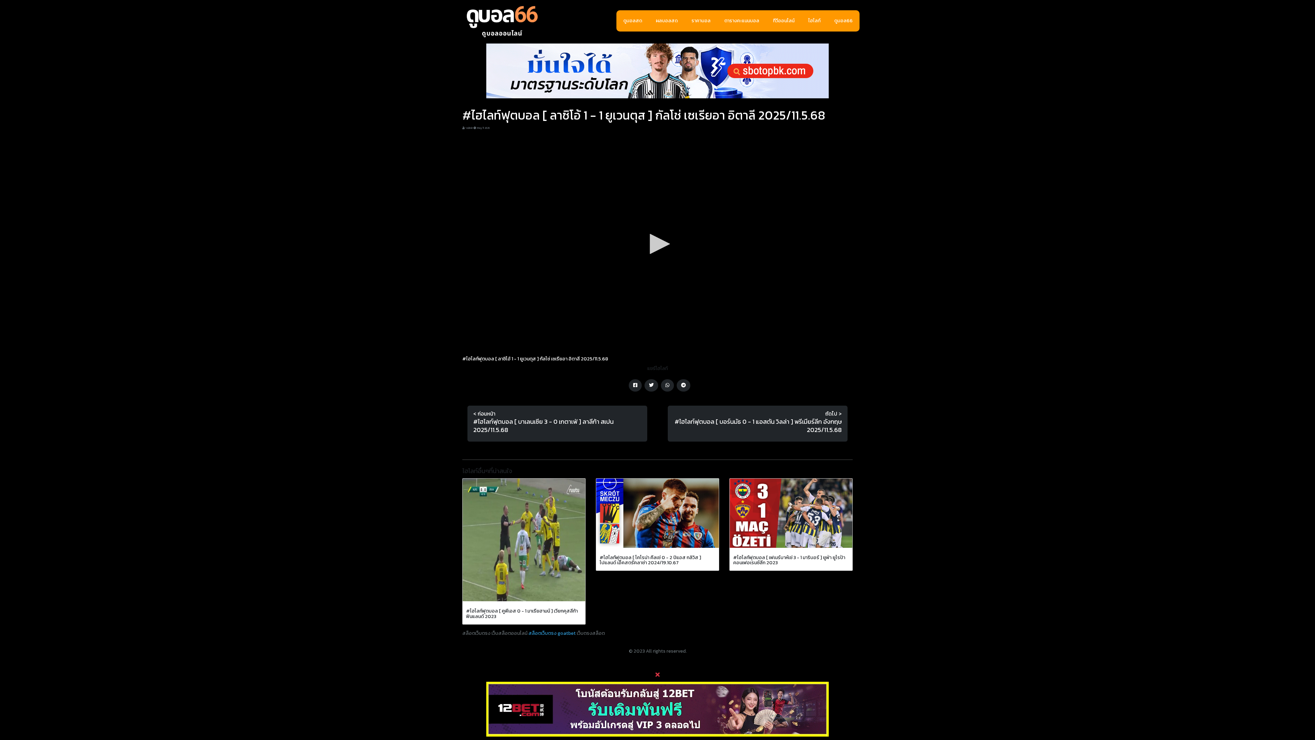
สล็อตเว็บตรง (542, 633)
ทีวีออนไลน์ (783, 20)
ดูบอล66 (843, 20)
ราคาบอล (701, 20)
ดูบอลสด (632, 20)
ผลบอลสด (667, 20)
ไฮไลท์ (814, 20)
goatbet (567, 633)
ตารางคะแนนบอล (741, 20)
